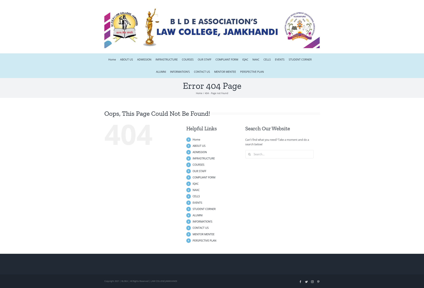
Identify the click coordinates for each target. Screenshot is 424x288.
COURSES (198, 164)
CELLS (196, 196)
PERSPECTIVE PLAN (204, 240)
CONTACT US (201, 228)
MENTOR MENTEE (203, 234)
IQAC (196, 183)
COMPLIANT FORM (204, 177)
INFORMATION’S (202, 221)
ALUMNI (198, 215)
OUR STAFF (199, 171)
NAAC (196, 190)
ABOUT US (199, 146)
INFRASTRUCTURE (204, 158)
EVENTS (197, 203)
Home (196, 139)
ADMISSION (200, 152)
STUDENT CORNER (204, 209)
